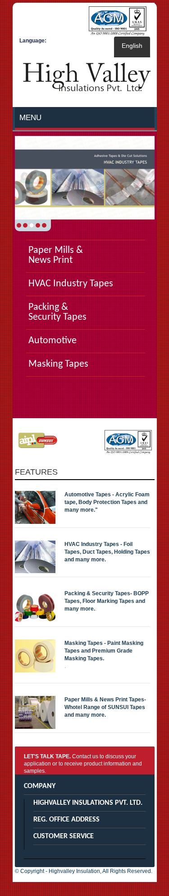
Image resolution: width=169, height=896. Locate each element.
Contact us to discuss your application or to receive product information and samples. (83, 763)
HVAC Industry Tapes (70, 284)
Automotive (52, 341)
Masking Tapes (58, 364)
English (132, 45)
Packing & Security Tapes (57, 312)
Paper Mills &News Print (55, 256)
